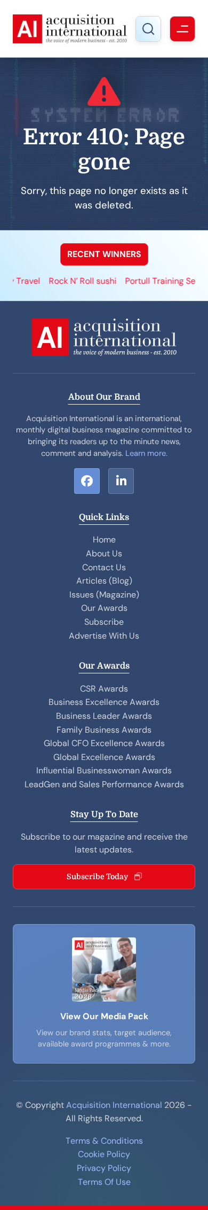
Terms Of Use (104, 1182)
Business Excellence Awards (104, 702)
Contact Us (104, 567)
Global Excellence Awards (104, 757)
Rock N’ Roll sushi (74, 280)
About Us (104, 553)
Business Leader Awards (104, 716)
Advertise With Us (104, 635)
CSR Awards (104, 688)
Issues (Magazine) (104, 594)
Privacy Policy (104, 1168)
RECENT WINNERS (104, 254)
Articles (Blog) (104, 580)
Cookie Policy (104, 1154)
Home (104, 539)
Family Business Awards (104, 729)
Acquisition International (114, 1105)
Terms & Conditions (104, 1140)
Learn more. (146, 453)
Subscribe (104, 621)
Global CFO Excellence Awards (104, 743)
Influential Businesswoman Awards (104, 770)
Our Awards (104, 608)
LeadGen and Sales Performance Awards (104, 784)
